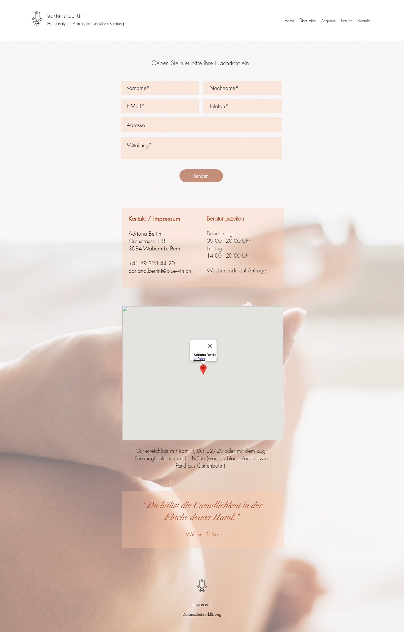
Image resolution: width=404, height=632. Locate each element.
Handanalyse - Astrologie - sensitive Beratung (85, 23)
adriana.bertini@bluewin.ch (160, 270)
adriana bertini (66, 15)
